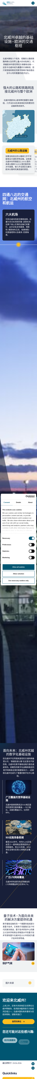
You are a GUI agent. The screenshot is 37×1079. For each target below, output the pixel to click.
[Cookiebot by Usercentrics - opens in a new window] (26, 496)
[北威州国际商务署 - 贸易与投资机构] (8, 3)
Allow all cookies (18, 567)
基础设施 (20, 1045)
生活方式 (20, 1052)
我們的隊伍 (16, 1021)
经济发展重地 (9, 1039)
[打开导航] (33, 3)
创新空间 (8, 1045)
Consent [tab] (7, 502)
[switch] (32, 544)
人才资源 (24, 1039)
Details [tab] (18, 502)
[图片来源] (29, 981)
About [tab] (30, 502)
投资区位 (8, 1052)
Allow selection (18, 574)
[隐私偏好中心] (33, 1068)
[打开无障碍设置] (33, 1063)
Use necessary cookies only (18, 580)
